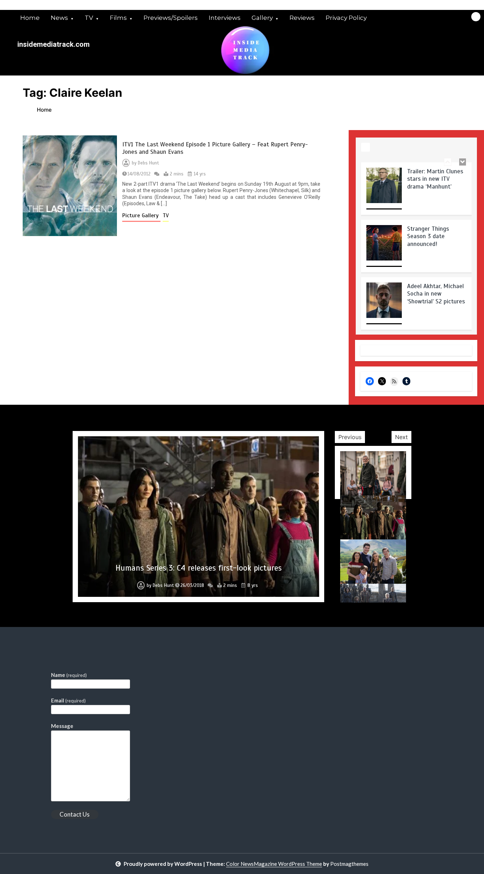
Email (68, 700)
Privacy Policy (346, 17)
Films (118, 17)
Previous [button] (349, 437)
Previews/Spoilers (170, 17)
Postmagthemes (349, 864)
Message (62, 726)
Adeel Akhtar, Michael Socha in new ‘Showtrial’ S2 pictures (436, 293)
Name (69, 675)
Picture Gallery (141, 215)
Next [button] (401, 437)
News (59, 17)
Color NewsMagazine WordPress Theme (274, 864)
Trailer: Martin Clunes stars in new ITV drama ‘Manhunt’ (435, 179)
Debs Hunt (148, 163)
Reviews (302, 17)
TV (89, 17)
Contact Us (75, 814)
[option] (416, 191)
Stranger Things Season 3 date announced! (428, 236)
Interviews (225, 17)
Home (30, 17)
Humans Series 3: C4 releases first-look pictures (199, 568)
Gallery (262, 17)
